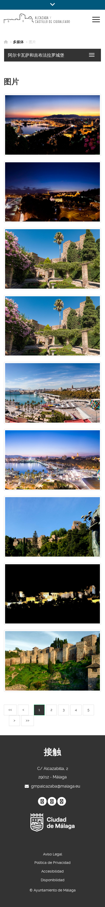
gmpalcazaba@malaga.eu (55, 786)
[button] (52, 5)
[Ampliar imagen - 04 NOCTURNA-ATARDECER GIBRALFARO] (52, 125)
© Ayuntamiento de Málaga (53, 890)
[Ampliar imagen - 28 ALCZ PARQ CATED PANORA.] (52, 192)
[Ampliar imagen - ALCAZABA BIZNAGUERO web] (52, 527)
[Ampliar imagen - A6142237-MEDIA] (52, 259)
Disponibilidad (52, 880)
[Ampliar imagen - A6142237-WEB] (52, 326)
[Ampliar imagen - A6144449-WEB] (52, 460)
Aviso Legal (52, 854)
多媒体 (18, 42)
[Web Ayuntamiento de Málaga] (52, 823)
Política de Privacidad (52, 863)
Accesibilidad (52, 871)
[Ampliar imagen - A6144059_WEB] (52, 393)
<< (12, 709)
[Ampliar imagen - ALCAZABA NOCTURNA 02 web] (52, 594)
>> (29, 720)
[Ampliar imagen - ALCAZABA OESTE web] (52, 661)
